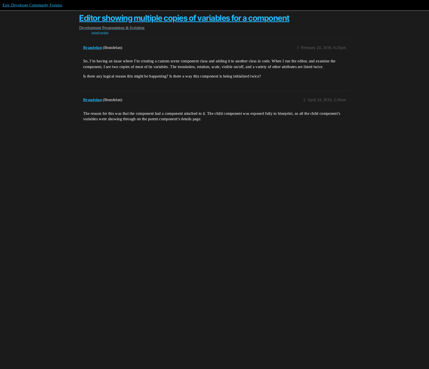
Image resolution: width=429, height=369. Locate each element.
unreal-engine (100, 32)
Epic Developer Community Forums (32, 5)
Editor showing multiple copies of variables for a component (184, 18)
